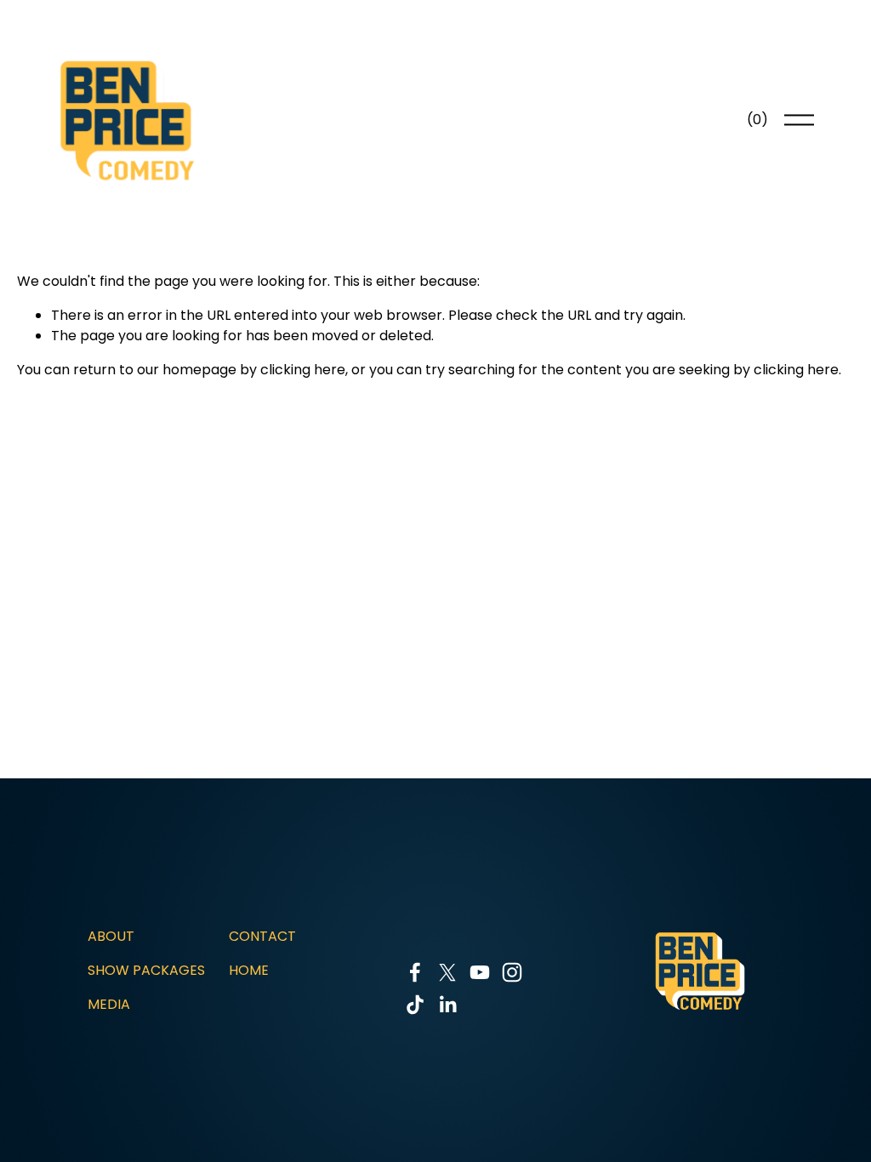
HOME (249, 970)
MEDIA (109, 1004)
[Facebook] (415, 972)
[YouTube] (480, 972)
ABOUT (111, 936)
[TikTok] (415, 1004)
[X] (447, 972)
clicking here (302, 369)
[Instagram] (512, 972)
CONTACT (262, 936)
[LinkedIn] (447, 1004)
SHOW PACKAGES (146, 970)
